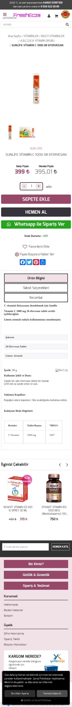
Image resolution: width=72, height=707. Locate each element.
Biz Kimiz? (36, 564)
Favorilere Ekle (38, 246)
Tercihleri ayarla (20, 693)
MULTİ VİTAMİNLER (52, 36)
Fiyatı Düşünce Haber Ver (37, 254)
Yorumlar (36, 297)
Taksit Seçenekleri (36, 288)
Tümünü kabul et (52, 693)
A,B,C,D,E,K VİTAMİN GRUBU (37, 40)
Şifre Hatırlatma (14, 633)
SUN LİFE (36, 148)
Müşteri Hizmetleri (15, 644)
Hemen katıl (61, 547)
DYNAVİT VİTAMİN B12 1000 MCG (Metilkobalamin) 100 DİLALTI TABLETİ (54, 511)
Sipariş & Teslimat (36, 586)
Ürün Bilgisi (36, 278)
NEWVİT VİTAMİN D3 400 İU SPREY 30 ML (18, 509)
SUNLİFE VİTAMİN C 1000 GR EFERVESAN (37, 45)
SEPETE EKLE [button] (36, 199)
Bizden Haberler (13, 610)
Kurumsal (11, 596)
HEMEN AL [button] (36, 212)
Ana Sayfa (14, 36)
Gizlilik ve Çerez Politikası (37, 700)
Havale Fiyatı (46, 166)
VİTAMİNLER (30, 36)
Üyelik (8, 625)
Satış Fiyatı (22, 166)
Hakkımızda (11, 604)
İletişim (8, 615)
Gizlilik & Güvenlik (36, 575)
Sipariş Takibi (12, 639)
